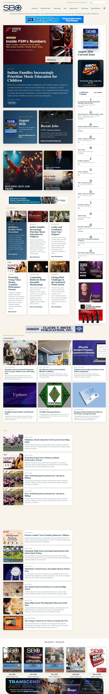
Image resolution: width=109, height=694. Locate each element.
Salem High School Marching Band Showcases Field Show (46, 603)
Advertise (35, 8)
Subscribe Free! (45, 8)
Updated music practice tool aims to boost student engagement (89, 370)
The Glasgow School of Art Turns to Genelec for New (46, 620)
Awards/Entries (95, 8)
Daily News (57, 8)
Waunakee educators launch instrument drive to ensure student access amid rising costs (19, 371)
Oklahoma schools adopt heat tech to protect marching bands (47, 440)
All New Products (8, 338)
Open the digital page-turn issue (27, 136)
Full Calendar (98, 92)
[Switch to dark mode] (104, 8)
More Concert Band (36, 307)
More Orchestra (56, 307)
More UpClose (12, 254)
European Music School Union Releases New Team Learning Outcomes (88, 413)
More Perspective (57, 256)
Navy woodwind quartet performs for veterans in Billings (44, 476)
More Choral (12, 311)
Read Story (12, 103)
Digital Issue (15, 676)
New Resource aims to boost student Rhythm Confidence (52, 370)
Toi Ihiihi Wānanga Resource (49, 412)
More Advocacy (35, 257)
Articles (8, 676)
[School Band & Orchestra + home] (12, 8)
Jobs (65, 8)
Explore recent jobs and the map (51, 141)
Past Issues (84, 8)
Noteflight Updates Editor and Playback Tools (19, 413)
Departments (73, 8)
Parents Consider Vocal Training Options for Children (47, 535)
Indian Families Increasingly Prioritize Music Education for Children (32, 76)
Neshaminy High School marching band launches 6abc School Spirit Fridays (47, 551)
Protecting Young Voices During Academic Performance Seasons (42, 458)
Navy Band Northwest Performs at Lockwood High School (45, 587)
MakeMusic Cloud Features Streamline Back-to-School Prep (47, 569)
